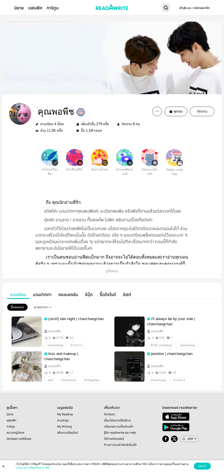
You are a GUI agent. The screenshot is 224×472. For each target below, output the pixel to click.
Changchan (92, 380)
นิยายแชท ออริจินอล (19, 438)
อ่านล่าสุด (63, 420)
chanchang (55, 345)
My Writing (64, 426)
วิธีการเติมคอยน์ (114, 438)
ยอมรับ (202, 466)
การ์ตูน (53, 8)
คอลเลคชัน (68, 294)
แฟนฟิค (35, 8)
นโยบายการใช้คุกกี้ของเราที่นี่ (32, 467)
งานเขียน (18, 294)
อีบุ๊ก (89, 294)
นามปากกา (42, 294)
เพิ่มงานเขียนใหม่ (67, 432)
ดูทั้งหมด (112, 271)
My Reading (65, 414)
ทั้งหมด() (17, 307)
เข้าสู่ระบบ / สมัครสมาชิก (194, 8)
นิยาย (19, 8)
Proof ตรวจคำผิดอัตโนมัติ (120, 445)
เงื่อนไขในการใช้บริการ (117, 420)
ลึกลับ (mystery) (161, 345)
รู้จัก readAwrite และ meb (120, 432)
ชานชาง (76, 345)
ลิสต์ (127, 294)
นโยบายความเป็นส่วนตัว (118, 426)
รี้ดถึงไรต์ (108, 294)
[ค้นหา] (165, 8)
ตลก (50, 380)
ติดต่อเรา (109, 414)
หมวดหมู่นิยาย (15, 432)
